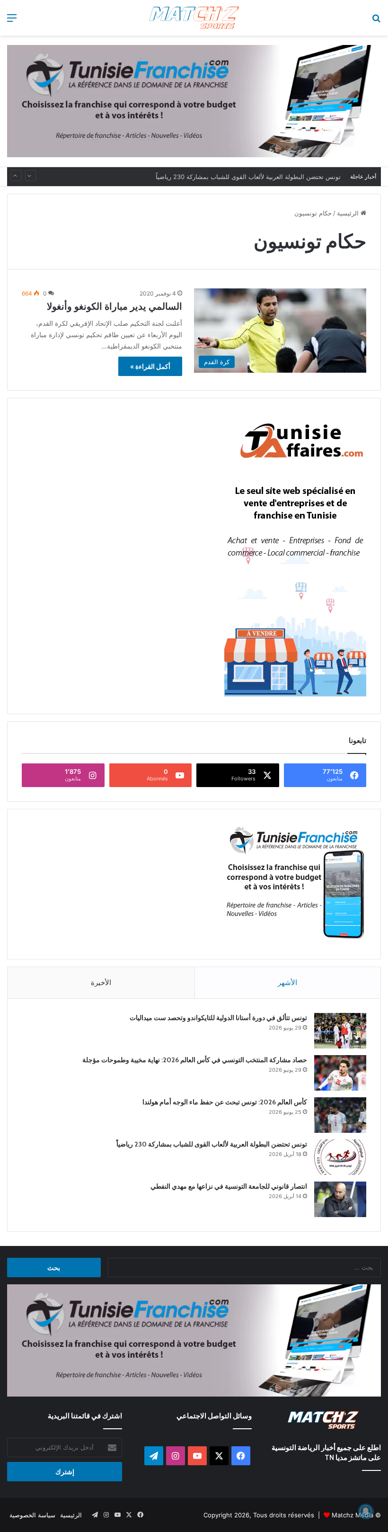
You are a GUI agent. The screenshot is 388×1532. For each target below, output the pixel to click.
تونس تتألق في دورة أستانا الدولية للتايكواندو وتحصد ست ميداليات (218, 1017)
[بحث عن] (376, 21)
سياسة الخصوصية (32, 1515)
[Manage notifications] (365, 1511)
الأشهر (287, 982)
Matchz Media (352, 1515)
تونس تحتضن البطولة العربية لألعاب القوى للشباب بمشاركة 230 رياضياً (248, 176)
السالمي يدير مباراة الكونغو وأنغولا (114, 306)
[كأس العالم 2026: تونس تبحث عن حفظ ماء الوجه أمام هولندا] (340, 1115)
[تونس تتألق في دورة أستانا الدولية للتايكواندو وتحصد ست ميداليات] (340, 1030)
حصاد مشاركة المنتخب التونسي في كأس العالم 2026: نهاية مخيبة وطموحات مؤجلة (194, 1060)
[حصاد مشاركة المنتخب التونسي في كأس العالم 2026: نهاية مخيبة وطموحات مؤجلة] (340, 1073)
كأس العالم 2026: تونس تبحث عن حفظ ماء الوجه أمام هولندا (224, 1102)
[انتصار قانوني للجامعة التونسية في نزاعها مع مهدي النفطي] (340, 1199)
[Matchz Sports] (194, 18)
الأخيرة (101, 982)
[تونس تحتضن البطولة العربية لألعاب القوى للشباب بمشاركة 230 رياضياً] (340, 1157)
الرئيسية (349, 213)
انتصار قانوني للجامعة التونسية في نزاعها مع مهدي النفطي (228, 1186)
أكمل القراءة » (150, 366)
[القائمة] (12, 21)
